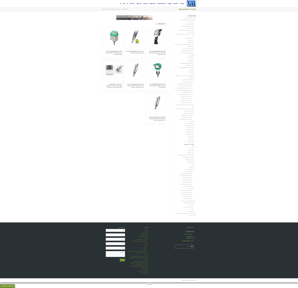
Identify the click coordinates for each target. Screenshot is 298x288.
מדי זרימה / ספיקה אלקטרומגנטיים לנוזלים (184, 88)
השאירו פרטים (6, 286)
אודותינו (146, 229)
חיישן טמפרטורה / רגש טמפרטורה (141, 261)
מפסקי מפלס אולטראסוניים (186, 173)
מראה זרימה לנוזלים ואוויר (187, 102)
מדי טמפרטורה (191, 127)
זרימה (194, 73)
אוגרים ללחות (191, 40)
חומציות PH (191, 59)
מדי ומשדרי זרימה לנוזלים (189, 81)
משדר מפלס (191, 188)
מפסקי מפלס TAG (188, 171)
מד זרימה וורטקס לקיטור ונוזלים (186, 86)
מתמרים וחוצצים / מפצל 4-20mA (188, 201)
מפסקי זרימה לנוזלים (190, 113)
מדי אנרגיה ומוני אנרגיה (190, 159)
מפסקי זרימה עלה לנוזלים (187, 117)
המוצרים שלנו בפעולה (143, 236)
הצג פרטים (151, 58)
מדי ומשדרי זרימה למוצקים (188, 79)
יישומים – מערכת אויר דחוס (141, 239)
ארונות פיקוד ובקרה (191, 71)
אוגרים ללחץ (191, 42)
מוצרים (146, 243)
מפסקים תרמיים (144, 273)
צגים (193, 209)
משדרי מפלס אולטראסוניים (186, 190)
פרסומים (145, 249)
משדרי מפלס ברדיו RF (187, 192)
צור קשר (146, 254)
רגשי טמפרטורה (190, 134)
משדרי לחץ (191, 152)
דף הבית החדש (145, 233)
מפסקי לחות (191, 140)
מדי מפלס (192, 167)
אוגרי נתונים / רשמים (191, 24)
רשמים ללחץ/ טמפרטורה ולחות (188, 53)
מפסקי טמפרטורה (190, 129)
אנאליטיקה (193, 55)
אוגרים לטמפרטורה (190, 38)
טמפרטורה (193, 121)
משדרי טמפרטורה (190, 132)
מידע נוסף (161, 58)
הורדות (192, 22)
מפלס (194, 165)
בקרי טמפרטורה (190, 123)
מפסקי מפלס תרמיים (188, 186)
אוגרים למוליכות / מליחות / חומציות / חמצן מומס (184, 44)
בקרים (192, 205)
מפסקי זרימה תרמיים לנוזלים (186, 119)
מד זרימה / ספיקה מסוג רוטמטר (141, 264)
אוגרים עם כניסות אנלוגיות (188, 48)
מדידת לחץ (145, 269)
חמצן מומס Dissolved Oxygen (187, 63)
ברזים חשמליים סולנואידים (190, 18)
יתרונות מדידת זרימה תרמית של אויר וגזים (139, 263)
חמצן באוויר (191, 61)
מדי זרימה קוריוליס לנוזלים (187, 98)
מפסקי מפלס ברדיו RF (187, 177)
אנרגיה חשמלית (190, 161)
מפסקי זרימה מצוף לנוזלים (187, 115)
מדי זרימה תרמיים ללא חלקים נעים (185, 83)
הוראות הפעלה (145, 234)
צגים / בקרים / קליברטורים (190, 202)
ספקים (145, 248)
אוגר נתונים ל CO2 (189, 28)
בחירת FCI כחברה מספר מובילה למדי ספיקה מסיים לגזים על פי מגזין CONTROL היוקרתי (139, 257)
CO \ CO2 (190, 57)
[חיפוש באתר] (127, 3)
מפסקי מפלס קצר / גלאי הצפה (186, 184)
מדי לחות (192, 138)
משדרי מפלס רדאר (188, 198)
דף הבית (146, 231)
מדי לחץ (192, 148)
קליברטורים (191, 211)
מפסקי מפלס (191, 169)
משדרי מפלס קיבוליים (188, 196)
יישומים (146, 238)
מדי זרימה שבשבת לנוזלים (187, 100)
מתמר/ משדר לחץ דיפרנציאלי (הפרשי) (186, 154)
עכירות (192, 69)
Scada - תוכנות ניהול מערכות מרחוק (188, 20)
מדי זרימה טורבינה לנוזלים (187, 96)
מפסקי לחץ (191, 150)
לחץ (194, 146)
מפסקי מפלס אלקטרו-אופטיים (186, 175)
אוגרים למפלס (191, 46)
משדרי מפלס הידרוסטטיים (187, 194)
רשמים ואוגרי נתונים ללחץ (189, 157)
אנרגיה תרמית (191, 163)
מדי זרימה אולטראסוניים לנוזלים (186, 94)
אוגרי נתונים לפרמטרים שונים (188, 26)
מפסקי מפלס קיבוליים (188, 182)
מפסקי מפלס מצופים (188, 179)
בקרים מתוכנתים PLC (189, 207)
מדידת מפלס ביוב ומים (143, 271)
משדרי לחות (191, 142)
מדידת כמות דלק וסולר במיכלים (140, 241)
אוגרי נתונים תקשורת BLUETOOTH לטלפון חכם (184, 34)
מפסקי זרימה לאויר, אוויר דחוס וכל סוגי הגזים (185, 108)
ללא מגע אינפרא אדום (189, 125)
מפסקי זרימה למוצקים (189, 111)
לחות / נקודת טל (192, 136)
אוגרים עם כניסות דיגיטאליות (188, 50)
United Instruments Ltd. (188, 280)
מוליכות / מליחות (190, 65)
